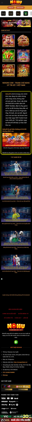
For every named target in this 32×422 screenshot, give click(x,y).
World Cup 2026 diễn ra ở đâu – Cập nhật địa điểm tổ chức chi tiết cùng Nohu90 (16, 178)
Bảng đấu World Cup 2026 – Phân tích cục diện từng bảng (16, 248)
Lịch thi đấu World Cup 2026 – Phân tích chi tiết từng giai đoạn (16, 272)
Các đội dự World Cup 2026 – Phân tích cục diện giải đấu (16, 201)
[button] (2, 3)
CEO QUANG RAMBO (9, 372)
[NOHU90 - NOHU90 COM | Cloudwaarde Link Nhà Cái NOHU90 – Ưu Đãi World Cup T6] (16, 2)
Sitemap (5, 375)
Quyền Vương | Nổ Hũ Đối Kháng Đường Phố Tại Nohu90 (16, 295)
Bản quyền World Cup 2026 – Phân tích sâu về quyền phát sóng (16, 224)
